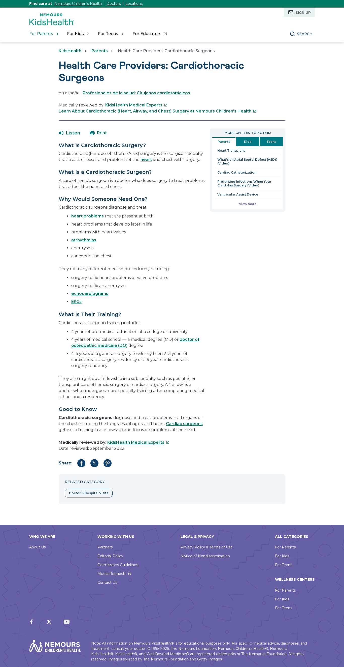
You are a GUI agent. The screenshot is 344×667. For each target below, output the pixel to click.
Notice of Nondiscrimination (205, 556)
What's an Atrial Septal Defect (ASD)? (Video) (247, 161)
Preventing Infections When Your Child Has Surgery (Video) (244, 183)
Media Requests (111, 573)
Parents (99, 50)
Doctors (114, 3)
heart (146, 159)
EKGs (76, 301)
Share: (65, 463)
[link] (149, 34)
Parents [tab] (224, 142)
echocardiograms (89, 293)
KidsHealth (70, 50)
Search (305, 34)
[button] (69, 133)
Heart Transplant (231, 150)
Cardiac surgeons (184, 423)
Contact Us (107, 582)
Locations (134, 3)
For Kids (282, 556)
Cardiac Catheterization (236, 172)
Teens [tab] (271, 142)
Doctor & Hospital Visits (88, 493)
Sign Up (303, 12)
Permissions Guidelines (117, 565)
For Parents (285, 547)
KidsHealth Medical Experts (136, 105)
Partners (105, 547)
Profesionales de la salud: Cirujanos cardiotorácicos (136, 93)
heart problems (87, 216)
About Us (37, 547)
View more (247, 204)
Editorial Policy (110, 556)
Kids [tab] (247, 142)
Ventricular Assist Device (237, 194)
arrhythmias (83, 240)
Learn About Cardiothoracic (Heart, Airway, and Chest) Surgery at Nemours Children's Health (158, 111)
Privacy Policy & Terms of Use (207, 547)
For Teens (283, 565)
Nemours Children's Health (78, 3)
